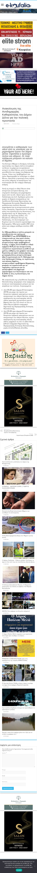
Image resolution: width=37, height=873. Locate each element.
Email (3, 775)
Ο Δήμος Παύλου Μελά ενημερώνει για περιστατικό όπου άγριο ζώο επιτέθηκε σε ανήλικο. (17, 635)
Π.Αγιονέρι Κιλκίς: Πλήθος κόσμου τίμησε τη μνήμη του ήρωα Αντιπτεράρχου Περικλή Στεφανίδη (17, 684)
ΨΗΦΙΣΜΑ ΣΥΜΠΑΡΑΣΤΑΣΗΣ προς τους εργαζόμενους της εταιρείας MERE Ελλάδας (15, 659)
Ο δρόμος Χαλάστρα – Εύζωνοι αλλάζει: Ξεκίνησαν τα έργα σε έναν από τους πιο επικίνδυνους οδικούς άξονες (18, 561)
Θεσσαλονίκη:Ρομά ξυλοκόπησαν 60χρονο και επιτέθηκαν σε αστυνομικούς (15, 512)
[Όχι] (35, 866)
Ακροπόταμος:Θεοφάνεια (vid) (24, 434)
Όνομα (4, 770)
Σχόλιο (4, 753)
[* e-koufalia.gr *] (19, 5)
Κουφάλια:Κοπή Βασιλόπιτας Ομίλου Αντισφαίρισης (12, 431)
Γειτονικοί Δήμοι (16, 123)
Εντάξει (19, 870)
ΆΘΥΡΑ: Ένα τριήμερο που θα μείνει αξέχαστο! (16, 611)
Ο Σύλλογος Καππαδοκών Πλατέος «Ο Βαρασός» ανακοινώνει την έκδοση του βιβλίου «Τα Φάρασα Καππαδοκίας (16, 586)
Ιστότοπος (4, 781)
